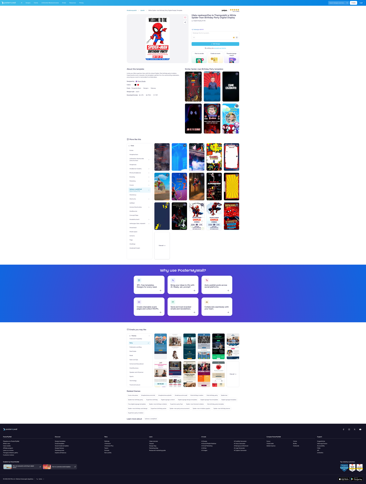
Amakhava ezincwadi (181, 395)
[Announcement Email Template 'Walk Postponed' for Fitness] (160, 346)
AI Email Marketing (206, 446)
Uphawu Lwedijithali (151, 419)
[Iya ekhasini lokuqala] (8, 3)
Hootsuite (296, 446)
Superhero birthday (152, 400)
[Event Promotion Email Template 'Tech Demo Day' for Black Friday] (218, 346)
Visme (295, 441)
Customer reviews (8, 455)
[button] (185, 17)
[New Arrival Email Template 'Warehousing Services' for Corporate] (175, 374)
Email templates (59, 443)
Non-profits (107, 453)
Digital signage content (168, 400)
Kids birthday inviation (196, 395)
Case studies (7, 446)
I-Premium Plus (108, 446)
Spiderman (224, 395)
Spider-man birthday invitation (158, 404)
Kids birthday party (212, 395)
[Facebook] (343, 429)
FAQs (318, 448)
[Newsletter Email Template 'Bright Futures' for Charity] (233, 346)
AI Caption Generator (240, 450)
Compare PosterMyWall (273, 437)
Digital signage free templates (209, 400)
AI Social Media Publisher (208, 443)
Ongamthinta (321, 441)
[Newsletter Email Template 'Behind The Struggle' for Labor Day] (204, 346)
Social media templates (62, 446)
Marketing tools (59, 450)
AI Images (204, 450)
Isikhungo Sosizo (322, 443)
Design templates (60, 441)
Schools (106, 450)
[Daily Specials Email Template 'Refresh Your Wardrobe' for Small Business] (175, 346)
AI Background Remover (241, 446)
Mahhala (106, 441)
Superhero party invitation (135, 413)
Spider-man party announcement (179, 408)
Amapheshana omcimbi (148, 395)
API (318, 450)
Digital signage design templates (187, 400)
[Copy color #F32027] (138, 85)
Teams (106, 448)
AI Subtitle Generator (240, 441)
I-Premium (107, 443)
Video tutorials (153, 441)
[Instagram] (349, 429)
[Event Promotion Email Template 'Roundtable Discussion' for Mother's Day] (160, 374)
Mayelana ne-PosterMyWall (11, 441)
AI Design (204, 441)
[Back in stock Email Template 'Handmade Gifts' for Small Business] (189, 374)
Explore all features (60, 453)
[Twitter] (355, 429)
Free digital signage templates (137, 404)
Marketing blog (153, 448)
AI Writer (204, 448)
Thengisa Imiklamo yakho (10, 453)
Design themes (59, 448)
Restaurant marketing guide (157, 450)
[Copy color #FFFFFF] (133, 85)
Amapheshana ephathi (165, 395)
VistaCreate (270, 443)
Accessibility (321, 446)
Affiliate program (8, 448)
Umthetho (320, 453)
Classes (151, 443)
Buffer (295, 443)
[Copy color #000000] (135, 85)
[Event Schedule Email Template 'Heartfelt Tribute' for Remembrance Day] (218, 374)
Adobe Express (270, 446)
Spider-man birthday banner (222, 408)
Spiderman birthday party (135, 400)
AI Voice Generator (239, 443)
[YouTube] (360, 429)
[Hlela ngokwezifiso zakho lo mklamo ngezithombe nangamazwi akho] (158, 38)
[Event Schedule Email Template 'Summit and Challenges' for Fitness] (204, 374)
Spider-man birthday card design (137, 408)
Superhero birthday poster (158, 408)
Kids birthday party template (215, 404)
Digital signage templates (228, 400)
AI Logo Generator (239, 448)
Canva (268, 441)
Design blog (152, 446)
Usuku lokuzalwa (133, 395)
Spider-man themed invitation (195, 404)
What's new (6, 443)
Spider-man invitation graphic (201, 408)
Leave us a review (8, 450)
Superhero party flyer (176, 404)
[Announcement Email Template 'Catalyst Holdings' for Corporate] (189, 346)
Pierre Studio (142, 81)
